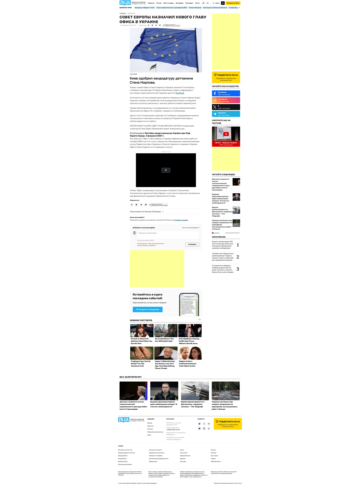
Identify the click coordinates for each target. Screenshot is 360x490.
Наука (182, 450)
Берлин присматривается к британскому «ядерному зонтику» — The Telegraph (222, 211)
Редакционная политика (155, 432)
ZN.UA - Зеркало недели (226, 143)
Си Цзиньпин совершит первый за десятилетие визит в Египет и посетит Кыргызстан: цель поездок (223, 269)
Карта (149, 435)
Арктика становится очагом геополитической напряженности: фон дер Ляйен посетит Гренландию (221, 184)
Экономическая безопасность (158, 458)
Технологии (184, 453)
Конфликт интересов (156, 456)
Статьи (159, 3)
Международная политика (126, 453)
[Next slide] (239, 7)
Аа (223, 3)
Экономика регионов (125, 464)
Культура (183, 461)
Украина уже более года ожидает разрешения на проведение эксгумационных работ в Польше (222, 224)
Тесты (197, 3)
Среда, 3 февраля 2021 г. (151, 136)
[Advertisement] (157, 269)
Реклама (150, 429)
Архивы (149, 423)
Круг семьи (214, 456)
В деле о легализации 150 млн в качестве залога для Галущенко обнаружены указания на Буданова (222, 245)
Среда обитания (185, 456)
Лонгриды (189, 3)
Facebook (180, 93)
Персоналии (153, 461)
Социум (213, 450)
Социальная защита (155, 450)
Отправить (192, 244)
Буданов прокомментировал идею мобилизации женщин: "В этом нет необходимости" (220, 198)
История (213, 453)
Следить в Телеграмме (149, 309)
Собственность (216, 461)
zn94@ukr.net (170, 434)
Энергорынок (122, 458)
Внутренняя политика (125, 450)
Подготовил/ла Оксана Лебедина (145, 211)
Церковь (182, 458)
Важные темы (126, 7)
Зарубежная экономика (156, 453)
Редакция (150, 426)
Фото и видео (169, 3)
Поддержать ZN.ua (233, 3)
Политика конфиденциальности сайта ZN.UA (228, 483)
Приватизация (123, 461)
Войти (218, 3)
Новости (151, 3)
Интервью (179, 3)
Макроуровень (122, 456)
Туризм (213, 458)
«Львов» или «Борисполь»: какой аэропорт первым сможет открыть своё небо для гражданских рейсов (223, 257)
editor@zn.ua (177, 439)
